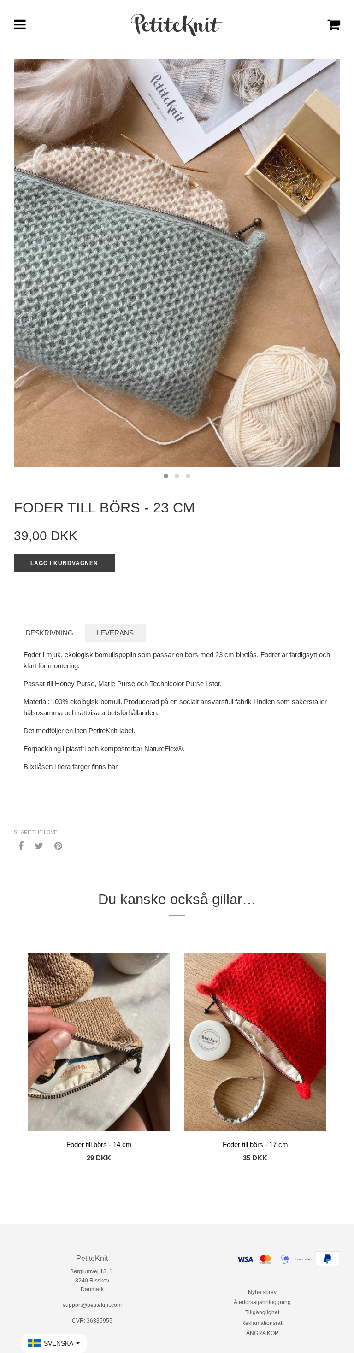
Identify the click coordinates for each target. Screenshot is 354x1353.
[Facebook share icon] (21, 846)
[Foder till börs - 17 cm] (255, 1043)
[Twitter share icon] (39, 846)
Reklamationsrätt (262, 1323)
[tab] (49, 633)
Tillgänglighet (262, 1312)
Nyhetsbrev (262, 1292)
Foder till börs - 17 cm (255, 1144)
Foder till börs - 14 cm (99, 1144)
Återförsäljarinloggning (262, 1302)
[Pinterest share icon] (58, 846)
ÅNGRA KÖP (262, 1333)
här (112, 767)
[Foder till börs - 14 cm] (99, 1044)
